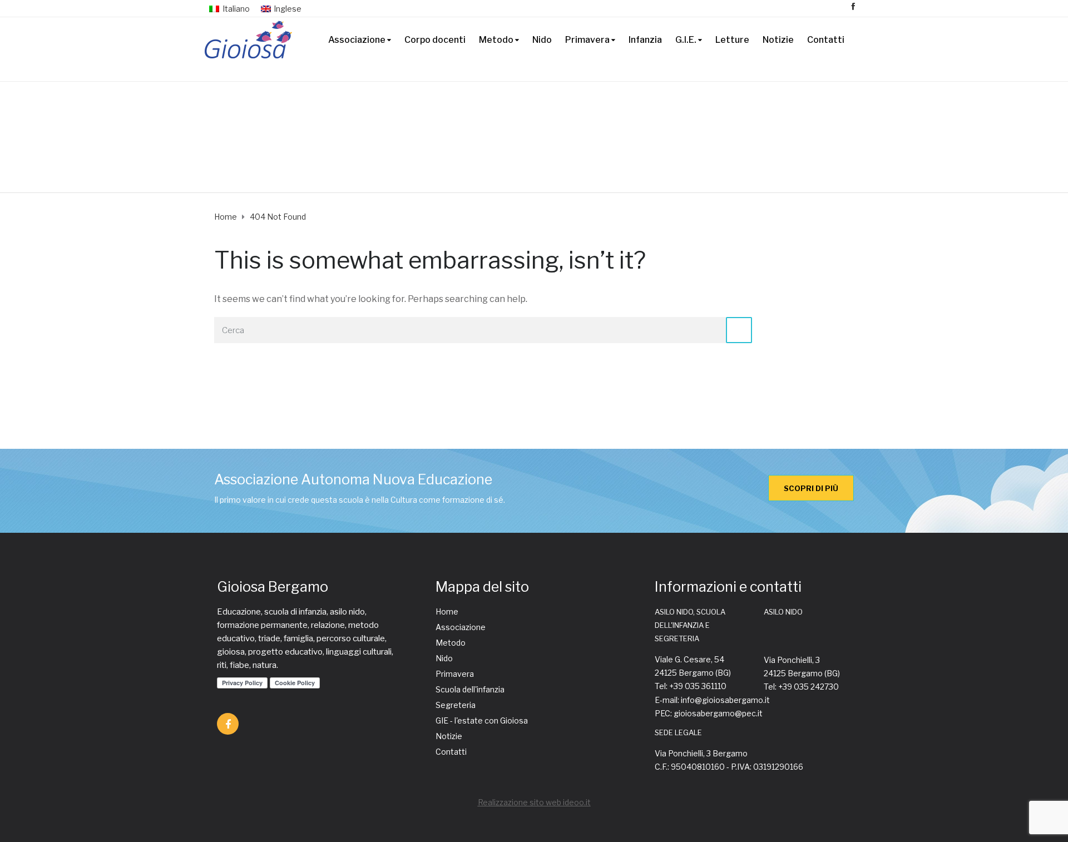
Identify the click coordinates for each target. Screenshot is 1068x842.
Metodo (496, 39)
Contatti (825, 39)
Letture (732, 39)
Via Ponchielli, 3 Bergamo (701, 753)
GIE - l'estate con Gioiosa (482, 720)
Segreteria (456, 705)
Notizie (778, 39)
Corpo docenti (435, 39)
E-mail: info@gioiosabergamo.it (712, 700)
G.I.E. (685, 39)
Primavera (587, 39)
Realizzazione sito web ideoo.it (534, 802)
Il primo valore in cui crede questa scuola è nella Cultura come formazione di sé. (359, 499)
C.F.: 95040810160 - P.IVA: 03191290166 (729, 766)
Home (447, 611)
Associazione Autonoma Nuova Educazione (353, 479)
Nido (542, 39)
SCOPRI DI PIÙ (811, 488)
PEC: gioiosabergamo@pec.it (709, 713)
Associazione (356, 39)
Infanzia (645, 39)
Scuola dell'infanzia (470, 689)
